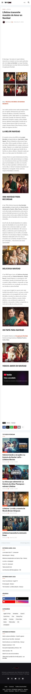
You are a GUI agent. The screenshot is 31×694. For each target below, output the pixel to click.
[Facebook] (4, 427)
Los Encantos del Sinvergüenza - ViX (11, 570)
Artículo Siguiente (24, 543)
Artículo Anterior (6, 543)
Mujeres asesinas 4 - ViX (8, 645)
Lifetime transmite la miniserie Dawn (14, 534)
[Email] (19, 427)
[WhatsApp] (11, 427)
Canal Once (6, 616)
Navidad (13, 422)
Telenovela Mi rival (7, 567)
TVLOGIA (8, 689)
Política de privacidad (20, 686)
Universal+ (11, 691)
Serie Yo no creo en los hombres (10, 653)
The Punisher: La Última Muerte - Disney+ (12, 586)
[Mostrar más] (22, 427)
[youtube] (8, 601)
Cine (13, 616)
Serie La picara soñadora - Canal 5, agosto (13, 636)
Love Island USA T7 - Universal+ (10, 552)
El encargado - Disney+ (8, 584)
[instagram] (22, 601)
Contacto (11, 686)
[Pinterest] (15, 427)
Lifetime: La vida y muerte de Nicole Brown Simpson (13, 510)
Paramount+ (23, 691)
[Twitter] (8, 427)
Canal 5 (22, 613)
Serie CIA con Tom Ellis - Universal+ (11, 639)
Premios (11, 619)
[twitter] (22, 598)
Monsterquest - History (8, 555)
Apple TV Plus (6, 613)
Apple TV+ (20, 689)
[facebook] (8, 598)
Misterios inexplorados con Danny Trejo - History (14, 558)
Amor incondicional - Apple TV (10, 581)
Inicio (3, 9)
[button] (2, 2)
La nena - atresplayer (7, 561)
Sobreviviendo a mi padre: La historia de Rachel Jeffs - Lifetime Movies (13, 457)
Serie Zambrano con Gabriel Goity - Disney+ (13, 642)
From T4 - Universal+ (7, 564)
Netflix (5, 619)
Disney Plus (19, 616)
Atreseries (15, 613)
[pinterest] (22, 678)
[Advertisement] (15, 40)
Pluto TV (17, 691)
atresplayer (6, 624)
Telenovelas (12, 622)
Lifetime (9, 9)
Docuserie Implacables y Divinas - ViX (11, 647)
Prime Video (19, 619)
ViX (18, 622)
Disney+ (26, 689)
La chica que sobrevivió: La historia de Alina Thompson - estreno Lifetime (13, 484)
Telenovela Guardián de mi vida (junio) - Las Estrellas (13, 657)
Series (5, 622)
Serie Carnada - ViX (7, 650)
